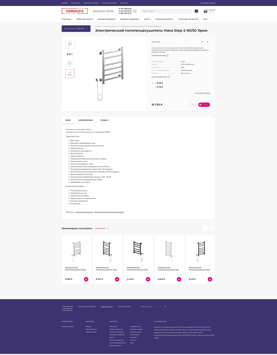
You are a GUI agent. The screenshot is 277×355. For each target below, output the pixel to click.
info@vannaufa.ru (107, 306)
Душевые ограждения (117, 334)
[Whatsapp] (134, 11)
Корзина (88, 326)
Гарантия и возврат (91, 3)
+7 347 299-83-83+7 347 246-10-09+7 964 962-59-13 (125, 11)
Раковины (133, 337)
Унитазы (133, 340)
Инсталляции (134, 334)
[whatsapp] (165, 306)
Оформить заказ (91, 332)
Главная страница (68, 326)
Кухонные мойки (135, 332)
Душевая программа (117, 332)
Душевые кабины (115, 345)
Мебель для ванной (116, 329)
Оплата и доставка (109, 3)
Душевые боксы (135, 326)
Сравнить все (100, 228)
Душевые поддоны (136, 329)
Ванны (112, 337)
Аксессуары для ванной (118, 343)
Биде (132, 343)
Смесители (113, 326)
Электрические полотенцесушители (109, 212)
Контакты (123, 3)
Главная (65, 3)
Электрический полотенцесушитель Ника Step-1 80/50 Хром (75, 270)
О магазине (75, 3)
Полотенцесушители (110, 26)
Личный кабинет (91, 329)
